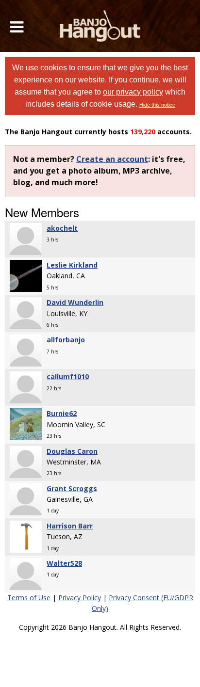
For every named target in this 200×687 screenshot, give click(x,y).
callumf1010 (68, 376)
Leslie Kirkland (72, 265)
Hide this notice (157, 105)
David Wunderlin (75, 302)
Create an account (112, 159)
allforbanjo (66, 339)
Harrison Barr (70, 525)
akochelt (62, 228)
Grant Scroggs (72, 488)
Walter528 (64, 563)
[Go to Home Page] (100, 26)
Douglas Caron (72, 451)
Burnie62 (62, 413)
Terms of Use (28, 597)
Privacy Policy (79, 597)
